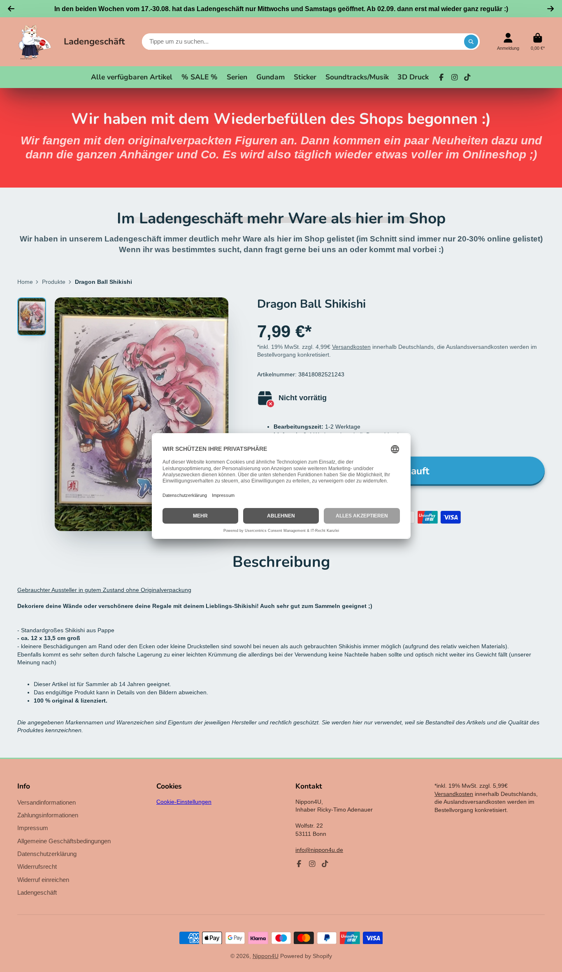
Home (25, 281)
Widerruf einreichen (43, 879)
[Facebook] (441, 77)
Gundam (270, 77)
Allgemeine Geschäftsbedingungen (64, 840)
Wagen (538, 42)
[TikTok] (467, 77)
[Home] (34, 41)
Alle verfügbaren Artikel (131, 77)
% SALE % (199, 77)
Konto (508, 42)
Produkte (53, 281)
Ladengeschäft (94, 41)
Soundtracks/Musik (357, 77)
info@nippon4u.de (319, 850)
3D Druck (413, 77)
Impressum (32, 827)
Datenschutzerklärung (47, 853)
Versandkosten (351, 346)
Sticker (305, 77)
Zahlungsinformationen (47, 815)
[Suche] (471, 42)
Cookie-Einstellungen (183, 801)
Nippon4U (266, 956)
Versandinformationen (46, 802)
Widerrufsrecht (37, 866)
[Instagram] (454, 77)
